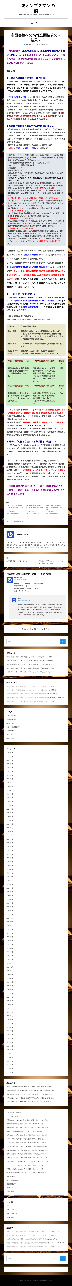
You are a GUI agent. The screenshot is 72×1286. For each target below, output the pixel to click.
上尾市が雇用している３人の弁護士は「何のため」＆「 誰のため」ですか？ (28, 672)
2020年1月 (9, 1050)
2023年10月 (10, 880)
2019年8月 (9, 1068)
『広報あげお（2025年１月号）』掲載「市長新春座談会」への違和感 (27, 1120)
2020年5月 (9, 1034)
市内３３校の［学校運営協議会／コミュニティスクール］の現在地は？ (27, 686)
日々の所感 (9, 734)
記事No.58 (16, 129)
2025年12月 (10, 782)
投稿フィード (10, 1209)
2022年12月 (10, 918)
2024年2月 (9, 865)
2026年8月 (9, 752)
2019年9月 (9, 1065)
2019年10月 (10, 1061)
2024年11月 (9, 831)
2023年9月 (9, 884)
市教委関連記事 (11, 730)
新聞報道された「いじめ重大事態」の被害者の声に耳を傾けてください (27, 701)
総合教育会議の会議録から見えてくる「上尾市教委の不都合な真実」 (26, 1172)
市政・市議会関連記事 (13, 727)
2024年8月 (9, 843)
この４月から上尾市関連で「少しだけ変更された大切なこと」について (15, 507)
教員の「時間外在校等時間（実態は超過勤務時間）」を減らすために (26, 1139)
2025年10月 (10, 790)
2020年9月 (9, 1019)
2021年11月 (9, 967)
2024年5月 (9, 854)
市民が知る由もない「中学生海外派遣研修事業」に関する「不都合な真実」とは (30, 668)
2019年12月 (10, 1053)
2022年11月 (9, 922)
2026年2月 (9, 775)
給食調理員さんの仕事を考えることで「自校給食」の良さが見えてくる (27, 1161)
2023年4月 (9, 903)
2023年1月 (9, 914)
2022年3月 (9, 952)
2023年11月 (9, 876)
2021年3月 (9, 997)
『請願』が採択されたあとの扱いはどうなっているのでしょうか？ (26, 1169)
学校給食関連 (10, 723)
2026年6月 (9, 760)
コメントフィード (11, 1213)
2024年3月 (9, 861)
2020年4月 (9, 1038)
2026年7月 (9, 756)
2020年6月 (9, 1031)
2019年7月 (9, 1072)
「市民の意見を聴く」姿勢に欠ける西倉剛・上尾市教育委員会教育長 (26, 1146)
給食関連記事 (10, 738)
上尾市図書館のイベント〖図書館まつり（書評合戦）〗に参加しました (27, 1150)
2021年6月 (9, 986)
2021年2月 (9, 1001)
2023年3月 (9, 907)
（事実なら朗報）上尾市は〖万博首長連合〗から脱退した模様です (26, 1154)
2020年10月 (10, 1016)
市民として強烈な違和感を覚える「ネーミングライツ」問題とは (25, 1131)
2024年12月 (10, 828)
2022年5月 (9, 944)
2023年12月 (10, 873)
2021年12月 (10, 963)
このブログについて (12, 715)
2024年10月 (10, 835)
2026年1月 (9, 779)
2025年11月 (9, 786)
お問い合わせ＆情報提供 (13, 1112)
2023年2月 (9, 910)
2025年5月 (9, 809)
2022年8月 (9, 933)
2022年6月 (9, 940)
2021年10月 (10, 971)
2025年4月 (9, 813)
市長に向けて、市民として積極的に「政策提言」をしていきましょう (26, 1135)
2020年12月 (10, 1008)
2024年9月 (9, 839)
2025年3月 (9, 816)
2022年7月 (9, 937)
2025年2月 (9, 820)
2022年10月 (10, 925)
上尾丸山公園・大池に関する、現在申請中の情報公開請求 (34, 507)
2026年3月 (9, 771)
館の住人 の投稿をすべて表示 (39, 547)
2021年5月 (9, 989)
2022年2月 (9, 955)
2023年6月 (9, 895)
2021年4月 (9, 993)
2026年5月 (9, 764)
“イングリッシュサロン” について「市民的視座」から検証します (25, 1165)
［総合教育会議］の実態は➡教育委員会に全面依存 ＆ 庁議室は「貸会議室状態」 (30, 660)
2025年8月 (9, 797)
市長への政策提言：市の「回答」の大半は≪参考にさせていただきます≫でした (30, 664)
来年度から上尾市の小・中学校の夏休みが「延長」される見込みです (26, 1157)
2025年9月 (9, 794)
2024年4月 (9, 858)
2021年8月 (9, 978)
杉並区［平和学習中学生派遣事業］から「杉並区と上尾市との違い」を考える (29, 657)
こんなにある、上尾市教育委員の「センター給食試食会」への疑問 (26, 1142)
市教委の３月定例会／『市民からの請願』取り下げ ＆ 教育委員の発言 (27, 694)
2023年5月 (9, 899)
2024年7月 (9, 846)
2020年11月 (9, 1012)
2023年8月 (9, 888)
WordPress (49, 1280)
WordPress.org (10, 1217)
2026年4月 (9, 767)
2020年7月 (9, 1027)
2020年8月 (9, 1023)
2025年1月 (9, 824)
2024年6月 (9, 850)
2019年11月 (9, 1057)
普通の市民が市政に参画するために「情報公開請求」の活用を (54, 507)
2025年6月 (9, 805)
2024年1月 (9, 869)
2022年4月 (9, 948)
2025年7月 (9, 801)
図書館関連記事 (18, 521)
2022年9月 (9, 929)
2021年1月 (9, 1004)
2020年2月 (9, 1046)
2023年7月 (9, 892)
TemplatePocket (35, 1280)
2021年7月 (9, 982)
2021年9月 (9, 974)
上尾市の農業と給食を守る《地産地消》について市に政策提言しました (27, 1127)
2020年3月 (9, 1042)
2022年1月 (9, 959)
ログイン (9, 1206)
